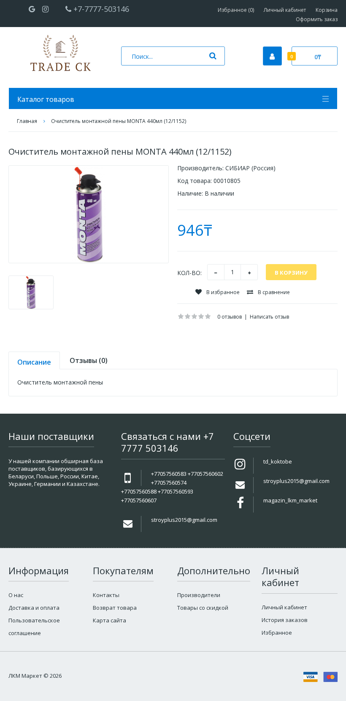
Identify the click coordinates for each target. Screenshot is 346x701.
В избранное (222, 292)
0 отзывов (229, 316)
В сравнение (273, 292)
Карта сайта (109, 620)
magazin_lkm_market (290, 500)
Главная (27, 121)
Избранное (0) (236, 10)
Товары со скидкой (202, 607)
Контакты (106, 595)
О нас (15, 595)
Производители (198, 595)
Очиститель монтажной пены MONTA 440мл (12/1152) (118, 121)
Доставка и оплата (33, 607)
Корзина (327, 10)
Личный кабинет (285, 10)
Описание (34, 362)
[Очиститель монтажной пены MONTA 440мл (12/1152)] (88, 214)
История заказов (285, 620)
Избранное (277, 632)
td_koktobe (277, 461)
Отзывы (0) (89, 360)
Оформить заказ (317, 19)
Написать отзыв (269, 316)
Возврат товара (115, 607)
